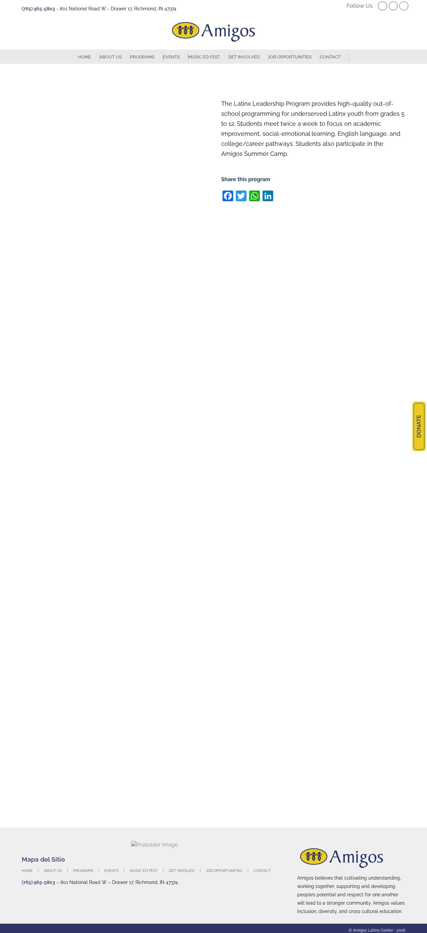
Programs (83, 871)
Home (27, 871)
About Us (53, 871)
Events (111, 871)
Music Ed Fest (144, 871)
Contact (262, 871)
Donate (418, 426)
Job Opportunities (224, 871)
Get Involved (182, 871)
